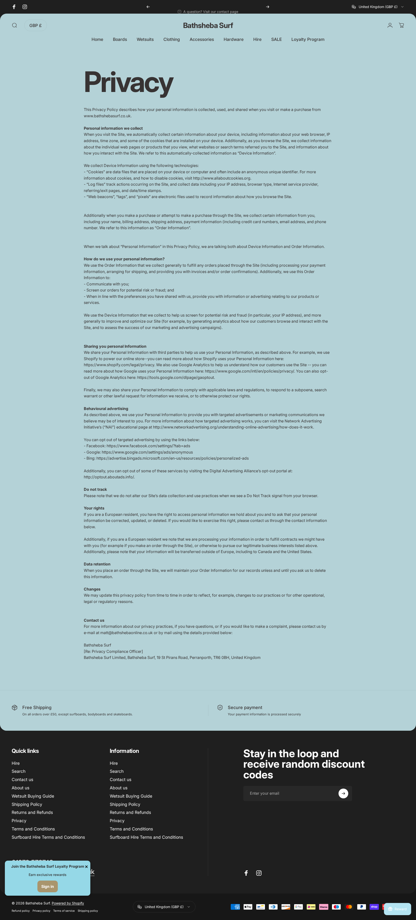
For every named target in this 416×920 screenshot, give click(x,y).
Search (18, 771)
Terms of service (64, 910)
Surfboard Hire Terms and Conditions (48, 837)
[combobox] (378, 7)
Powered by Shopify (68, 903)
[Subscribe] (343, 793)
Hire (16, 763)
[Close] (86, 866)
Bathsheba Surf (208, 25)
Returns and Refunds (32, 812)
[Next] (267, 7)
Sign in (47, 886)
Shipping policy (88, 910)
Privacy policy (41, 910)
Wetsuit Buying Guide (33, 796)
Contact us (22, 779)
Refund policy (21, 910)
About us (20, 787)
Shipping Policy (27, 804)
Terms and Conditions (33, 828)
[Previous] (148, 7)
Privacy (19, 820)
